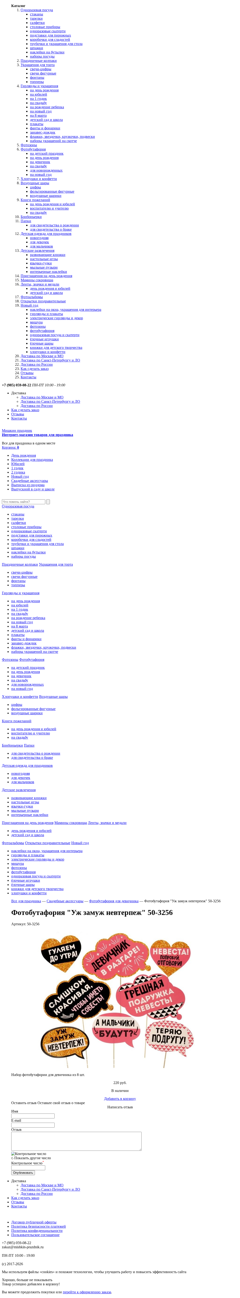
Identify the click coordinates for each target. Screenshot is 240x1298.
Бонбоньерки (31, 217)
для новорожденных (46, 170)
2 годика (18, 472)
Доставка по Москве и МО (42, 356)
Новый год (29, 305)
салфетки (37, 23)
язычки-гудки (41, 263)
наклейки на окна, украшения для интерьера (65, 310)
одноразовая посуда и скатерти (54, 335)
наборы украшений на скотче (53, 141)
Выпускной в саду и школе (33, 489)
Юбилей (18, 464)
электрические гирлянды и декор (56, 318)
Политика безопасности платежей (38, 1226)
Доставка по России (37, 364)
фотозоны (38, 326)
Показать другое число (32, 1158)
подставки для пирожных (50, 35)
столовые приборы (45, 27)
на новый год (41, 111)
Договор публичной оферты (33, 1222)
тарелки (36, 18)
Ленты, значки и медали (40, 284)
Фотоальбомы (32, 297)
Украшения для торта (38, 65)
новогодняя (39, 238)
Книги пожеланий (35, 200)
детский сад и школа (46, 120)
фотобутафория (42, 331)
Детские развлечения (37, 250)
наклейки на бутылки (47, 52)
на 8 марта (38, 115)
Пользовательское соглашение (35, 1235)
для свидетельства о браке (51, 229)
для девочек (39, 242)
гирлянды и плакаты (46, 314)
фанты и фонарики (45, 128)
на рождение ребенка (47, 107)
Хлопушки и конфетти (39, 179)
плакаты (36, 124)
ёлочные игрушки (44, 339)
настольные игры (44, 259)
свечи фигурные (43, 73)
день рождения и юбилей (50, 288)
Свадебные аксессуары (29, 481)
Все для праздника (26, 901)
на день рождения (44, 90)
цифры (35, 187)
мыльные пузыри (44, 267)
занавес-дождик (42, 132)
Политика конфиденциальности (37, 1231)
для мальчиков (41, 246)
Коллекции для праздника (32, 460)
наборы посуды (42, 56)
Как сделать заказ (35, 369)
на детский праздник (47, 153)
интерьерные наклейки (48, 272)
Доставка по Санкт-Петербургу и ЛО (50, 360)
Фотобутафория (33, 149)
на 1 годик (38, 99)
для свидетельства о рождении (54, 225)
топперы (37, 82)
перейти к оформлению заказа (87, 1292)
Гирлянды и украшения (39, 86)
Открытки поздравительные (43, 301)
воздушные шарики (45, 196)
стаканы (36, 14)
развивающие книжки (47, 255)
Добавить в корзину (120, 1099)
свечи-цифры (40, 69)
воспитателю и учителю (49, 208)
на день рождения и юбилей (52, 204)
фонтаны (37, 77)
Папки (26, 221)
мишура (36, 322)
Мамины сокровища (37, 280)
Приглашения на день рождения (46, 276)
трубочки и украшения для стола (56, 44)
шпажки (36, 48)
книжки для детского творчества (56, 348)
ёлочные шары (41, 343)
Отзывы (27, 373)
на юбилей (38, 94)
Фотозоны (29, 145)
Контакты (28, 377)
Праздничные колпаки (39, 61)
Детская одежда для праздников (46, 234)
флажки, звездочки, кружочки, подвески (62, 137)
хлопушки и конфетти (47, 352)
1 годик (17, 468)
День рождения (23, 455)
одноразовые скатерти (48, 31)
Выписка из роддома (28, 485)
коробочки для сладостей (50, 39)
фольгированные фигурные (52, 191)
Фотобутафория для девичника (114, 901)
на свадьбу (38, 103)
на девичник (40, 162)
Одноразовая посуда (37, 10)
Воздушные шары (35, 183)
